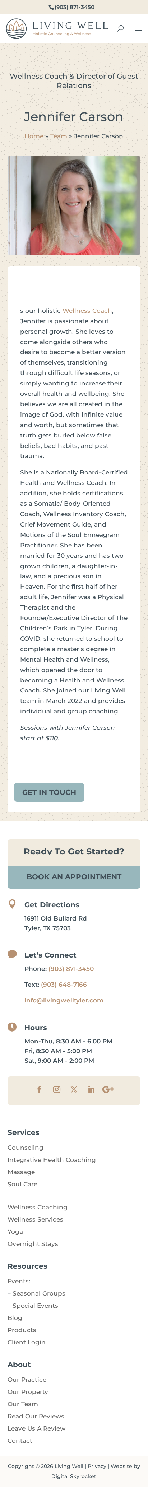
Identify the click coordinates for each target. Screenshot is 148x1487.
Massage (21, 1172)
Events (18, 1281)
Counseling (25, 1147)
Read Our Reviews (36, 1416)
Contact (20, 1440)
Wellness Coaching (38, 1207)
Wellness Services (35, 1219)
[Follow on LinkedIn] (91, 1089)
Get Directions (51, 904)
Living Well (69, 1466)
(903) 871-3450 (71, 968)
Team (58, 136)
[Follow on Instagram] (57, 1089)
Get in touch (49, 792)
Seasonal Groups (39, 1293)
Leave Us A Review (36, 1428)
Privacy (97, 1466)
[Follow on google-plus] (108, 1089)
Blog (15, 1317)
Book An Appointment (74, 876)
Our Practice (27, 1379)
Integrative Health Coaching (52, 1159)
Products (22, 1330)
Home (33, 136)
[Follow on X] (74, 1089)
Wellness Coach (87, 310)
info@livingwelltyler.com (63, 1000)
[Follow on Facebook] (39, 1089)
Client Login (27, 1342)
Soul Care (22, 1184)
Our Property (28, 1391)
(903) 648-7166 (64, 984)
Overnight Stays (33, 1243)
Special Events (35, 1305)
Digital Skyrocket (73, 1476)
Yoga (15, 1231)
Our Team (23, 1404)
